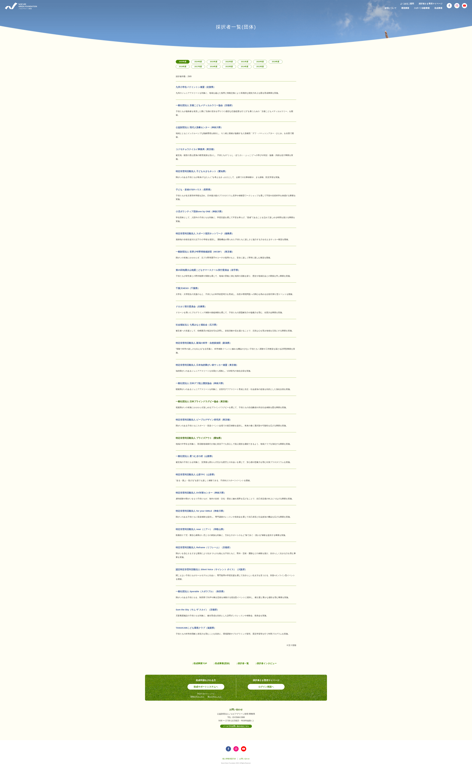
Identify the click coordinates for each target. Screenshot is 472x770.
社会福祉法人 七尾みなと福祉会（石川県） (197, 325)
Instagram (456, 5)
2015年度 (229, 67)
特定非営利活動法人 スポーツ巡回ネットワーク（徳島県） (205, 233)
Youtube (464, 5)
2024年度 (198, 62)
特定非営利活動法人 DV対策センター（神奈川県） (201, 492)
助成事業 (438, 8)
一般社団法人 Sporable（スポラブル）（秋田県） (201, 591)
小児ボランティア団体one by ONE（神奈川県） (200, 211)
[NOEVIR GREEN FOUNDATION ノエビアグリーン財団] (21, 6)
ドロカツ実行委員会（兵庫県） (191, 306)
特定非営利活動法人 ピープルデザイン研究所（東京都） (204, 419)
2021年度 (244, 62)
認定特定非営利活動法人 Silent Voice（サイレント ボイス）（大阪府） (211, 569)
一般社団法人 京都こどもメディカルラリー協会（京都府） (205, 105)
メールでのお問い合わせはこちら (236, 726)
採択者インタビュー (267, 663)
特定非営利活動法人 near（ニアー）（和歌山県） (200, 529)
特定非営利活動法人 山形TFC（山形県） (196, 474)
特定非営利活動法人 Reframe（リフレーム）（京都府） (204, 547)
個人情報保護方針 (229, 759)
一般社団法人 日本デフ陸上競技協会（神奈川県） (200, 383)
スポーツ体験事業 (422, 8)
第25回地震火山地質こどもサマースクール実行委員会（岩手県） (208, 270)
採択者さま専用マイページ (430, 4)
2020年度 (260, 62)
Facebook (449, 5)
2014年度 (244, 67)
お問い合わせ (244, 759)
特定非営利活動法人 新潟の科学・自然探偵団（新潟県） (204, 343)
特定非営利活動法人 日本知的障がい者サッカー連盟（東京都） (207, 365)
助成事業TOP (200, 663)
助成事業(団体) (222, 663)
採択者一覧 (243, 663)
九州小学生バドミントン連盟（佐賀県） (196, 87)
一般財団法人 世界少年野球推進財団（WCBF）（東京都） (205, 251)
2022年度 (229, 62)
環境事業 (405, 8)
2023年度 (213, 62)
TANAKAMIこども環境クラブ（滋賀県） (196, 628)
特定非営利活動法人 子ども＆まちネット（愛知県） (201, 171)
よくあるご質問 (407, 4)
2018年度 (182, 67)
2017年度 (198, 67)
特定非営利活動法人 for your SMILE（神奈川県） (200, 511)
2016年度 (213, 67)
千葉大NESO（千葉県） (188, 288)
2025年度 (182, 62)
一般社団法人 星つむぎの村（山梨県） (195, 456)
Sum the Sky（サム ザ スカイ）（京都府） (197, 609)
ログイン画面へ (266, 687)
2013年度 (260, 67)
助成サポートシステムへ (206, 687)
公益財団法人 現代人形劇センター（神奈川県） (199, 127)
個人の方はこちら (214, 697)
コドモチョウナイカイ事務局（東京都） (196, 149)
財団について (391, 8)
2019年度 (275, 62)
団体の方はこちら (197, 697)
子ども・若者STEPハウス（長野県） (194, 189)
